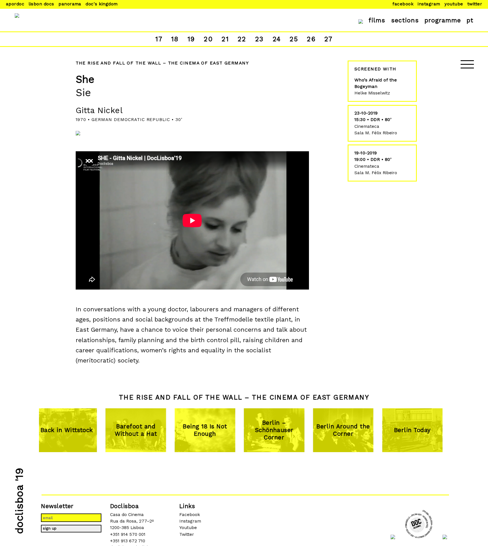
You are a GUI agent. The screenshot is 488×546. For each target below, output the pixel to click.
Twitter (474, 4)
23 (259, 39)
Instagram (429, 4)
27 (328, 39)
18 (175, 39)
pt (470, 20)
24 (277, 39)
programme (442, 20)
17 (158, 39)
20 (208, 39)
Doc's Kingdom (101, 4)
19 (191, 39)
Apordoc (15, 4)
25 (293, 39)
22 (242, 39)
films (377, 20)
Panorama (69, 4)
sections (405, 20)
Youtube (454, 4)
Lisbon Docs (41, 4)
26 (311, 39)
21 (225, 39)
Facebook (403, 4)
